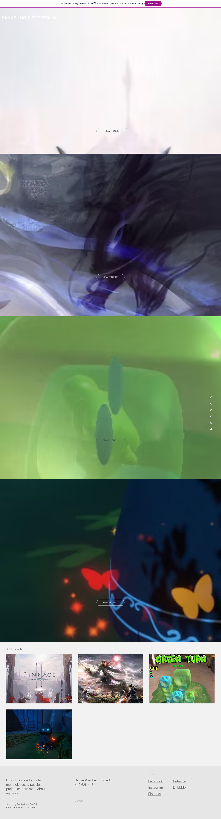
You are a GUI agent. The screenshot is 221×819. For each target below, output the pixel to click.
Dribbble (179, 787)
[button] (209, 18)
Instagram (155, 787)
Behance (179, 781)
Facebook (155, 781)
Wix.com (31, 807)
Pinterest (154, 794)
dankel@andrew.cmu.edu (93, 780)
